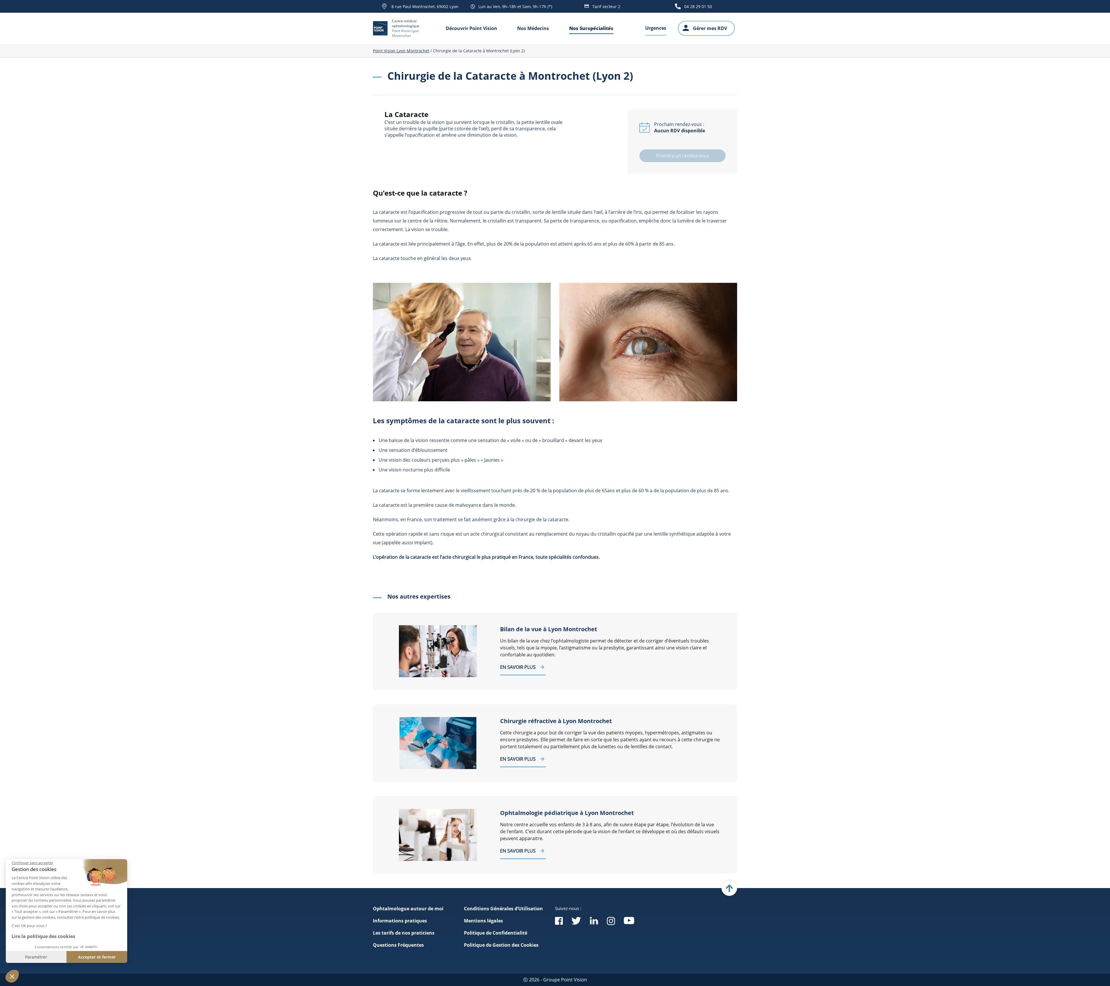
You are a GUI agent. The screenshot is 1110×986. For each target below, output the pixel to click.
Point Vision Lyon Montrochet (401, 50)
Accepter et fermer (97, 957)
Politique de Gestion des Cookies (501, 945)
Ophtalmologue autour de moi (408, 908)
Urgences (655, 28)
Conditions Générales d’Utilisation (503, 908)
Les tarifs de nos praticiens (403, 933)
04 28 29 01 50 (698, 6)
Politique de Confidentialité (495, 933)
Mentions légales (483, 921)
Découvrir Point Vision (471, 28)
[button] (12, 976)
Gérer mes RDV (710, 28)
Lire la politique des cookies (43, 936)
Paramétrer (36, 957)
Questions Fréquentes (398, 945)
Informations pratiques (400, 921)
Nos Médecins (533, 28)
